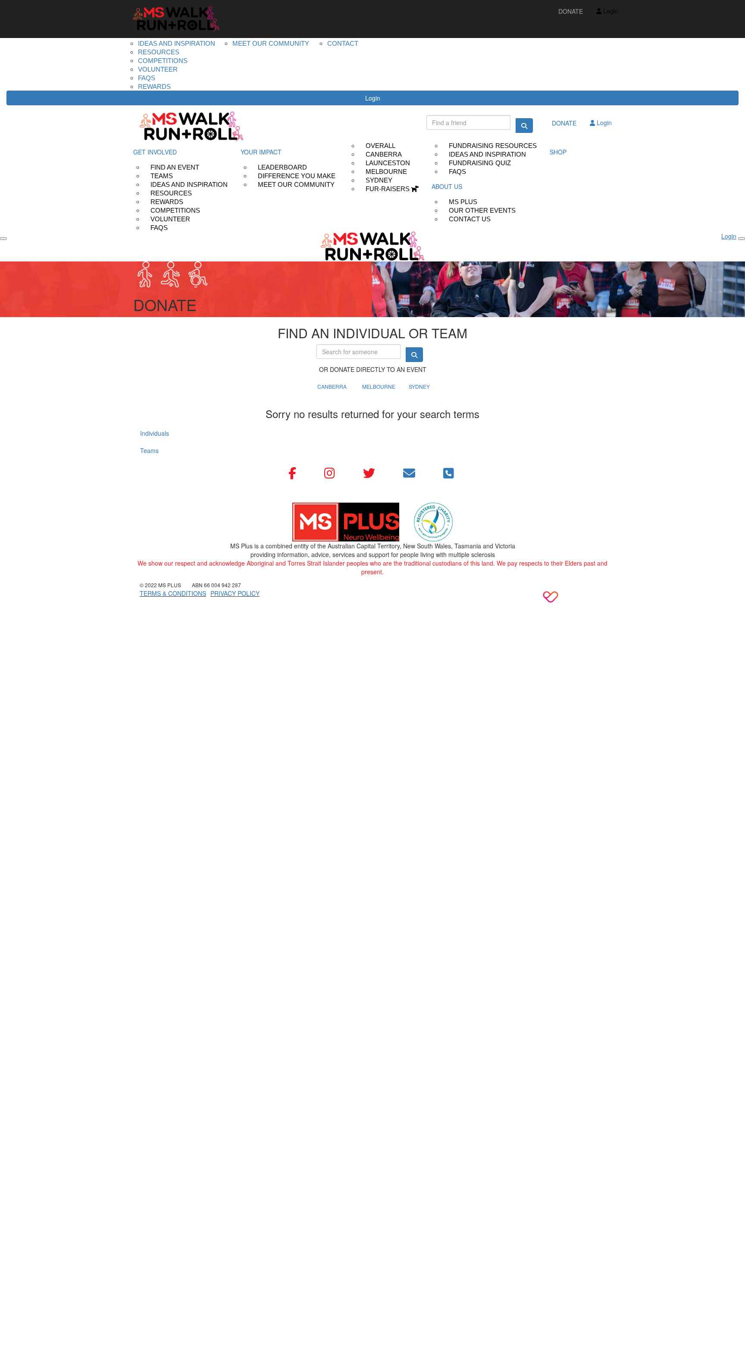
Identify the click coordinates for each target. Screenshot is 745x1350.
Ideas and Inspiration (176, 43)
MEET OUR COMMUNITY (270, 43)
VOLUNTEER (158, 69)
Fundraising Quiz (480, 163)
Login (372, 98)
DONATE (570, 11)
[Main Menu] (3, 238)
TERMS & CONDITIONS (173, 593)
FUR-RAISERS (388, 188)
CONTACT (342, 43)
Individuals (154, 433)
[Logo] (176, 19)
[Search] (524, 125)
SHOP (558, 152)
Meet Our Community (296, 184)
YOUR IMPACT (261, 152)
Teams (149, 450)
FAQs (159, 227)
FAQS (146, 78)
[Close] (741, 238)
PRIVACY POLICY (235, 593)
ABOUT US (447, 186)
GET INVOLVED (155, 152)
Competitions (163, 60)
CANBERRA (332, 386)
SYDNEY (419, 386)
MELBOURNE (378, 386)
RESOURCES (158, 52)
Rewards (154, 86)
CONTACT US (470, 219)
